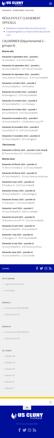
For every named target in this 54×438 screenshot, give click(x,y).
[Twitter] (41, 268)
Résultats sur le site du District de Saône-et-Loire (26, 28)
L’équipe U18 (10, 356)
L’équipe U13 (10, 369)
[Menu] (50, 3)
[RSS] (50, 268)
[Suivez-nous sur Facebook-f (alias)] (37, 268)
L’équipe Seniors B (12, 338)
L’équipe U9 (9, 381)
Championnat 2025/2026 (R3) (17, 308)
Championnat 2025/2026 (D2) (17, 332)
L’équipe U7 (9, 388)
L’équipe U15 (10, 362)
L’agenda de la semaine (14, 284)
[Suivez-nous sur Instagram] (45, 268)
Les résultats (10, 290)
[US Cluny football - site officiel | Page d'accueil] (16, 3)
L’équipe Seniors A (12, 314)
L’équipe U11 (10, 375)
